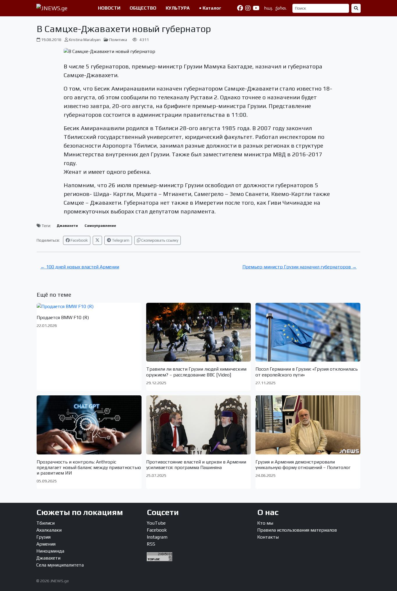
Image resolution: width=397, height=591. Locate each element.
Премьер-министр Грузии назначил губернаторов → (299, 267)
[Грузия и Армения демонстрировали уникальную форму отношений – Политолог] (307, 424)
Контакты (268, 537)
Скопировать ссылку (159, 240)
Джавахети (67, 226)
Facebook (79, 240)
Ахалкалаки (49, 530)
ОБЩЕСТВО (143, 8)
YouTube (156, 523)
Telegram (120, 240)
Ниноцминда (50, 551)
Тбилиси (45, 523)
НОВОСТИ (109, 8)
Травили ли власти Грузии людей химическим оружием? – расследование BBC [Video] (196, 371)
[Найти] (356, 8)
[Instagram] (248, 8)
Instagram (157, 537)
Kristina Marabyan (85, 39)
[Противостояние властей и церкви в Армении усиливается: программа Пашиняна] (198, 424)
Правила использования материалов (297, 530)
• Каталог (210, 8)
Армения (46, 544)
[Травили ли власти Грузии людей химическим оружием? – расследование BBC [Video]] (198, 332)
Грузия (43, 537)
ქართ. (281, 8)
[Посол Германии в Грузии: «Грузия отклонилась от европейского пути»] (307, 332)
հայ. (268, 8)
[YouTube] (256, 8)
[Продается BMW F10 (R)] (89, 306)
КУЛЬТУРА (178, 8)
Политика (118, 39)
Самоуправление (100, 226)
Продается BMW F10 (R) (63, 317)
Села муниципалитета (60, 565)
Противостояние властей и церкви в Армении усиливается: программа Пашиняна (196, 464)
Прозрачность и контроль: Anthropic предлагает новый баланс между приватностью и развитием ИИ (89, 467)
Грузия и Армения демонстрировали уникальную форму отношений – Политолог (302, 464)
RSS (151, 544)
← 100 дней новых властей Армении (79, 267)
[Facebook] (240, 8)
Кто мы (265, 523)
